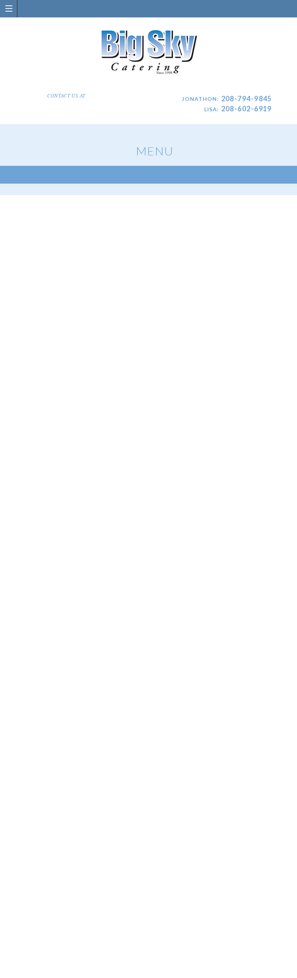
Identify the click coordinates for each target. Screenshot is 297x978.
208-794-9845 (246, 98)
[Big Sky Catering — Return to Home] (148, 52)
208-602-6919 (246, 108)
